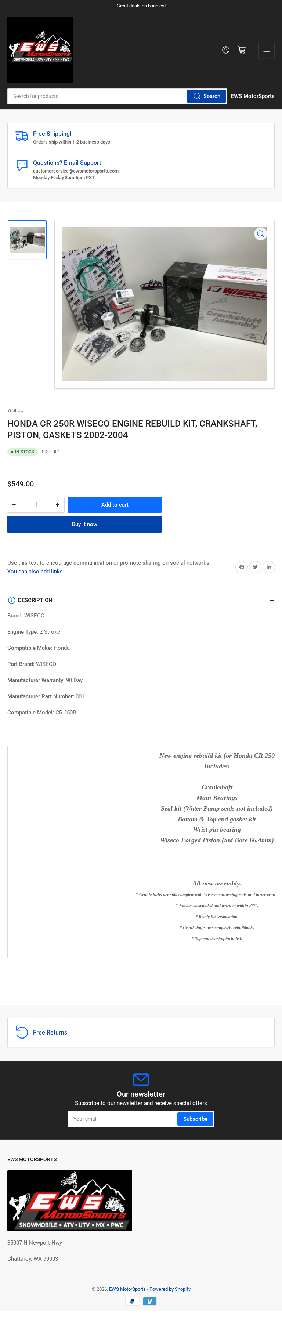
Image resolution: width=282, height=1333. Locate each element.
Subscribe (195, 1119)
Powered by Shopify (170, 1289)
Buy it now (84, 524)
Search (211, 96)
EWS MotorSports (127, 1289)
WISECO (15, 410)
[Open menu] (266, 50)
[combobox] (117, 96)
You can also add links (35, 571)
